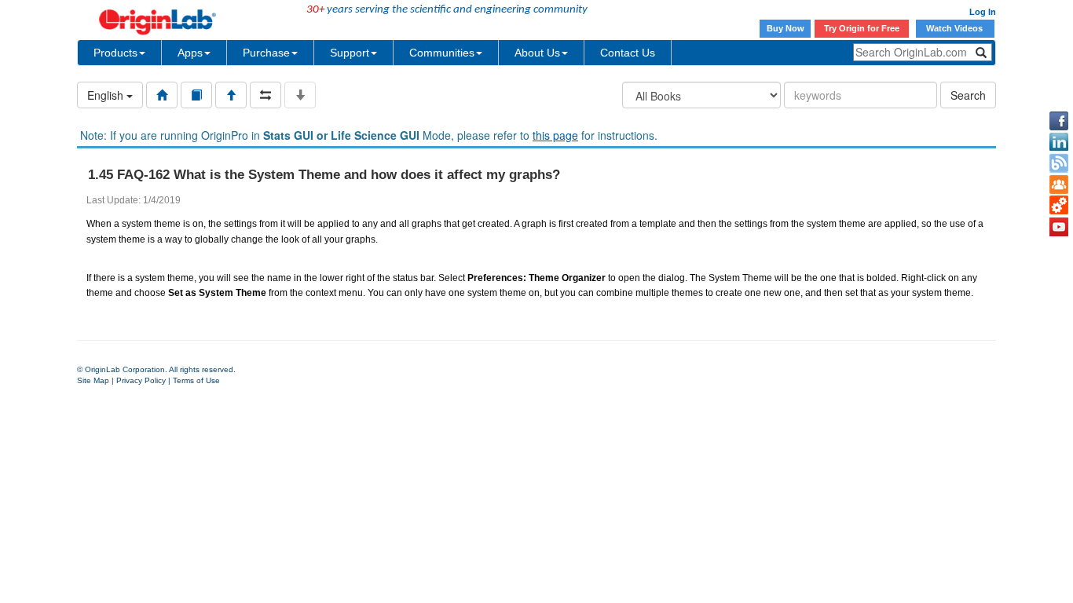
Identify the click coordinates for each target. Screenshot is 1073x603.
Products (115, 52)
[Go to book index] (196, 95)
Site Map (93, 380)
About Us (537, 52)
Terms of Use (196, 380)
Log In (982, 11)
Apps (190, 52)
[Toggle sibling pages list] (265, 95)
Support (349, 52)
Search (968, 95)
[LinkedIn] (1059, 142)
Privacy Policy (141, 380)
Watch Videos (955, 28)
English (106, 95)
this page (555, 135)
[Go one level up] (231, 95)
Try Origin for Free (861, 28)
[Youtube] (1059, 227)
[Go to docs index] (162, 95)
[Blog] (1059, 163)
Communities (441, 52)
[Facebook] (1059, 121)
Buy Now (785, 28)
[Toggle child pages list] (300, 95)
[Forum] (1059, 184)
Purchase (266, 52)
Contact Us (627, 52)
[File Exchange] (1059, 206)
